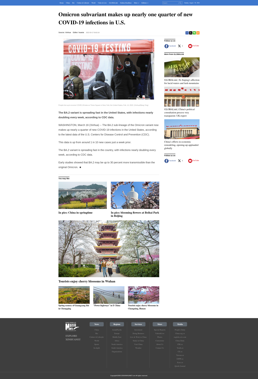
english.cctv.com (180, 337)
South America (116, 348)
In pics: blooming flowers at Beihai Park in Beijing (135, 214)
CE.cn (180, 351)
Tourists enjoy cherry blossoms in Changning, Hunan (143, 307)
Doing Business (138, 333)
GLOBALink (113, 3)
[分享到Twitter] (190, 32)
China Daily (180, 340)
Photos (159, 337)
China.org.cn (180, 333)
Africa (117, 340)
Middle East (116, 337)
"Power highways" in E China (106, 305)
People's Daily (180, 329)
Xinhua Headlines (126, 3)
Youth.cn (180, 348)
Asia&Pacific (117, 329)
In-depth (97, 348)
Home (62, 3)
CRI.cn (180, 344)
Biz (73, 3)
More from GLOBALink (174, 54)
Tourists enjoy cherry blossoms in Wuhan (86, 281)
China (68, 3)
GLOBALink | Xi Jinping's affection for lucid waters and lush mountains (181, 81)
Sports (96, 344)
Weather (138, 348)
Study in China (138, 340)
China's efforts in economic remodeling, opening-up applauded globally (181, 145)
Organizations (117, 351)
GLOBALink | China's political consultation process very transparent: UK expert (179, 112)
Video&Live (159, 333)
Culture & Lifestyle (83, 3)
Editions (144, 3)
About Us (159, 344)
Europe (117, 333)
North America (116, 344)
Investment (138, 329)
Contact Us (160, 348)
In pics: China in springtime (75, 212)
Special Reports (159, 329)
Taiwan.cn (180, 355)
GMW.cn (180, 359)
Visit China (138, 344)
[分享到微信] (194, 32)
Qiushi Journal (180, 366)
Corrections (160, 340)
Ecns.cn (180, 362)
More (135, 3)
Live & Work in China (138, 337)
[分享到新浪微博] (198, 32)
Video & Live (102, 3)
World (93, 3)
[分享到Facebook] (187, 32)
